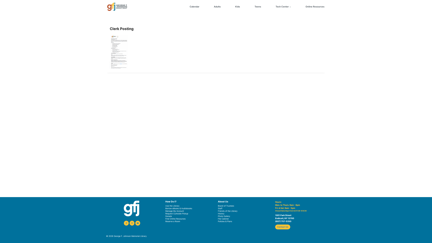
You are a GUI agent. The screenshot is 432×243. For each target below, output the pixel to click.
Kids (237, 6)
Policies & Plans (225, 221)
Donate (168, 216)
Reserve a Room (172, 221)
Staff (220, 208)
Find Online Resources (175, 219)
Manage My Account (174, 211)
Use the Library (172, 206)
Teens (258, 6)
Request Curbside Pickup (176, 214)
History (221, 214)
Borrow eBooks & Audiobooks (178, 208)
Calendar (194, 6)
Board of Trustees (226, 206)
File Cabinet (223, 219)
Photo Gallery (224, 216)
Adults (217, 6)
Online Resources (315, 6)
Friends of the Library (227, 211)
